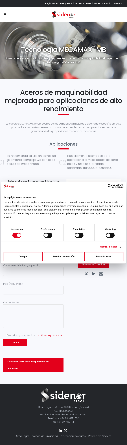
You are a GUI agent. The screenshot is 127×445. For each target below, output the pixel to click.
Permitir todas (104, 256)
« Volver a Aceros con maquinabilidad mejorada (28, 365)
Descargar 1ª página (93, 264)
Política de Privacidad (45, 436)
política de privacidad (50, 335)
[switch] (48, 235)
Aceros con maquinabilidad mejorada (94, 58)
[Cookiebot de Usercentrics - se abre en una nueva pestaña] (109, 186)
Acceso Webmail (102, 3)
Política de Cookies (99, 436)
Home (8, 58)
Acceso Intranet (83, 3)
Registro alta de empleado (58, 3)
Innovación (24, 58)
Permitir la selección (63, 256)
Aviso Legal (22, 436)
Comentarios (11, 302)
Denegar (23, 256)
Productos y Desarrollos (50, 58)
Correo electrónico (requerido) (21, 265)
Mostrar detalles (109, 246)
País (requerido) (13, 284)
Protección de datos (73, 436)
